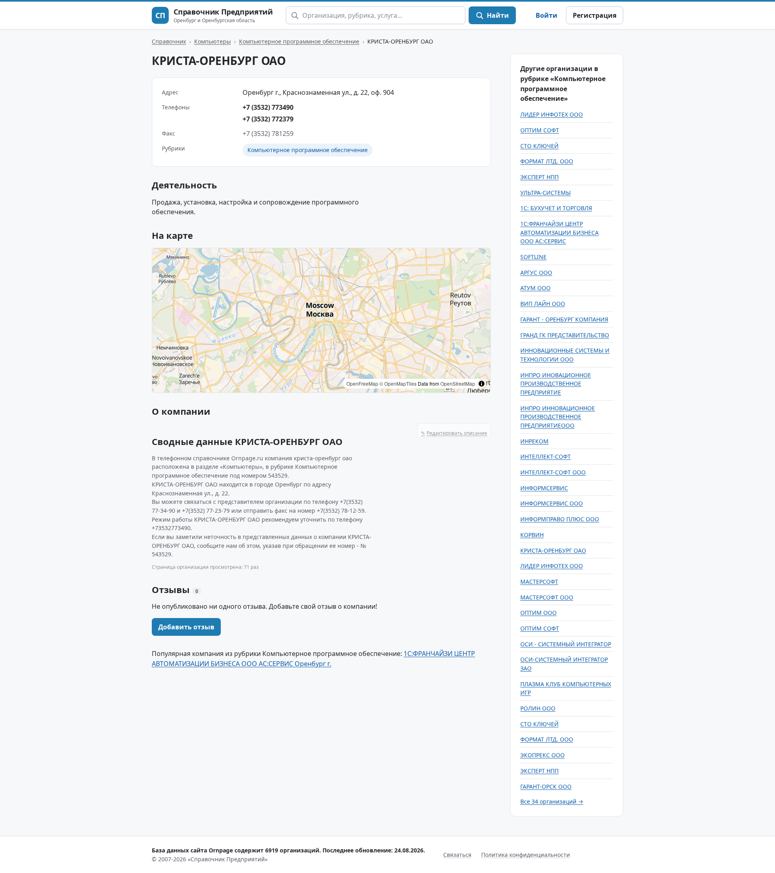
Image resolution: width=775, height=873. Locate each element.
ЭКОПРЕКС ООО (542, 755)
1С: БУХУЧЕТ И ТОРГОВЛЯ (556, 208)
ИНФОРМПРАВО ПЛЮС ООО (559, 519)
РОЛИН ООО (537, 708)
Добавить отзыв (186, 626)
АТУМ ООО (535, 288)
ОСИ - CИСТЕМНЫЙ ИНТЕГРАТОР (565, 644)
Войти (546, 15)
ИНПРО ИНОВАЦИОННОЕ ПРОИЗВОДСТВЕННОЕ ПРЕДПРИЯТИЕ (555, 383)
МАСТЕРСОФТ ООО (546, 597)
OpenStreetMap (457, 383)
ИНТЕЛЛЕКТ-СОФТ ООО (553, 472)
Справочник (169, 41)
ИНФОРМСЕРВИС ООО (551, 503)
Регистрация (594, 15)
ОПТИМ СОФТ (539, 130)
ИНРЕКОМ (534, 441)
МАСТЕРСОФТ (539, 581)
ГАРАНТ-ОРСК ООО (546, 786)
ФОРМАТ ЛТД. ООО (546, 161)
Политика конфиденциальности (525, 854)
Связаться (457, 854)
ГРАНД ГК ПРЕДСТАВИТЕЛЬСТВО (564, 335)
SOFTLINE (533, 257)
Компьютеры (212, 41)
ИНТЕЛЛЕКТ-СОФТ (545, 456)
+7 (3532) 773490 (268, 107)
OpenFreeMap (362, 383)
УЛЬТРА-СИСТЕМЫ (545, 192)
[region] (321, 320)
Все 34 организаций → (551, 801)
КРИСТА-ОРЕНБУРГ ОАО (553, 550)
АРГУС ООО (536, 272)
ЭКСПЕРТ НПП (539, 177)
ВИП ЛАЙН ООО (542, 303)
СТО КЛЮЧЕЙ (539, 146)
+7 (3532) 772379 (268, 119)
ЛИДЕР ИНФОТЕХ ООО (551, 114)
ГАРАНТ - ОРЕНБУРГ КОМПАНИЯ (564, 319)
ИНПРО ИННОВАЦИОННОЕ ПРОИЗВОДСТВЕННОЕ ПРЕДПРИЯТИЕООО (557, 416)
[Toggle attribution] (481, 383)
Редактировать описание (454, 433)
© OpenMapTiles (398, 383)
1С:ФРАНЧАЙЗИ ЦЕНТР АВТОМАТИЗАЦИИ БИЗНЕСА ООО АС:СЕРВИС (559, 232)
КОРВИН (532, 535)
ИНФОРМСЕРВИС (544, 488)
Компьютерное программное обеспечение (299, 41)
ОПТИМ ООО (538, 612)
